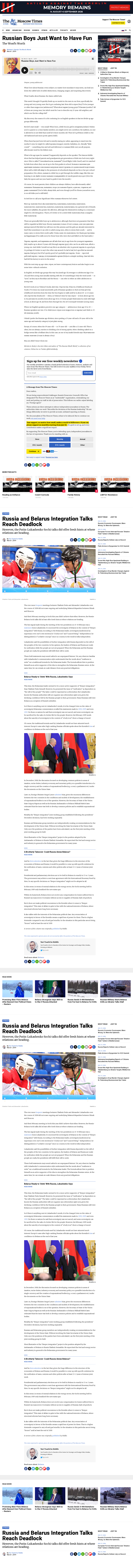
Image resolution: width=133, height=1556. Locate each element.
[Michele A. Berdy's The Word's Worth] (4, 50)
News (8, 30)
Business (35, 30)
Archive (73, 30)
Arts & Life (54, 30)
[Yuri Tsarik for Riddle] (4, 540)
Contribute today (118, 23)
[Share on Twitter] (75, 50)
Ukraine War (17, 30)
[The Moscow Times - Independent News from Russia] (22, 21)
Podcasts (64, 30)
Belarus (41, 957)
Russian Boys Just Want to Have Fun (47, 38)
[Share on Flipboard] (90, 50)
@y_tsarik (45, 950)
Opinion (44, 30)
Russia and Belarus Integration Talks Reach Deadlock (47, 521)
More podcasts (9, 472)
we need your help (38, 418)
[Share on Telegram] (79, 50)
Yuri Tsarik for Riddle (16, 539)
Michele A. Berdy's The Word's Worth (19, 50)
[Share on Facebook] (71, 50)
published (56, 929)
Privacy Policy (43, 376)
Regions (27, 30)
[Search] (130, 30)
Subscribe (88, 373)
